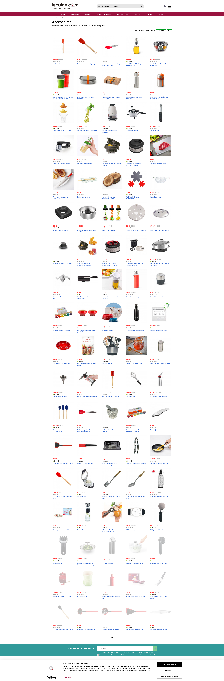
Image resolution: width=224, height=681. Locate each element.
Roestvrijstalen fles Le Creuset (135, 330)
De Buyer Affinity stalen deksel (159, 230)
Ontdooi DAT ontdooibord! (158, 164)
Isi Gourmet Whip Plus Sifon (158, 397)
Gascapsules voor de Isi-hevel (135, 596)
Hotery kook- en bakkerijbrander (87, 397)
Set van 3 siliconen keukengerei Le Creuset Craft (62, 431)
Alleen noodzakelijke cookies (169, 676)
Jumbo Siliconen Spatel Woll (134, 630)
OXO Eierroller (81, 496)
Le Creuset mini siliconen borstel (63, 630)
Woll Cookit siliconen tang (85, 463)
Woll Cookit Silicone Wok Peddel (63, 463)
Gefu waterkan (81, 530)
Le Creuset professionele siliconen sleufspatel (85, 431)
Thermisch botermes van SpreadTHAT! (60, 198)
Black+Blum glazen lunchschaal (159, 297)
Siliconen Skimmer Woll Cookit (111, 630)
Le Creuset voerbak (108, 330)
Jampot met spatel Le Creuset (62, 596)
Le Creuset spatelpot (83, 596)
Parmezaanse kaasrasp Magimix (136, 230)
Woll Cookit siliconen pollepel (86, 630)
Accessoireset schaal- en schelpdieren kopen (109, 464)
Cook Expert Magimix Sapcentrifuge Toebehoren (85, 264)
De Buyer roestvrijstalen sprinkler (160, 363)
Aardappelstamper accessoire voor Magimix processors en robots (86, 231)
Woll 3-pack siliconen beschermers (132, 198)
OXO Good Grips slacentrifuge (135, 563)
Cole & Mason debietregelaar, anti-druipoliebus (135, 64)
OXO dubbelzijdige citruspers (62, 130)
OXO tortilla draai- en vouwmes (159, 463)
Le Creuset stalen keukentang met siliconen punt (111, 64)
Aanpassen (168, 670)
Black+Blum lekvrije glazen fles (135, 297)
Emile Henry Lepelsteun (84, 197)
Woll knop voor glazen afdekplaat (63, 263)
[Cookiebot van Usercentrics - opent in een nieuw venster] (51, 677)
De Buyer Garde (130, 397)
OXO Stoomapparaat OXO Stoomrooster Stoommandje (85, 564)
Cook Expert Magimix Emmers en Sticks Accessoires (136, 264)
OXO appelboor (155, 130)
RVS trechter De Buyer (60, 397)
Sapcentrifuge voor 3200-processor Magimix (134, 164)
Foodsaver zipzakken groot (158, 330)
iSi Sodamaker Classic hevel (159, 496)
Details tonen (67, 677)
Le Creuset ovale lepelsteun (61, 363)
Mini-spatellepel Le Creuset (110, 397)
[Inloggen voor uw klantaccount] (165, 6)
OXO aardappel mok (132, 130)
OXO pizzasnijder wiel (157, 530)
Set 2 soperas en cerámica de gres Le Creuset (86, 331)
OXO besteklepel (107, 363)
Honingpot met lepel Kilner (134, 363)
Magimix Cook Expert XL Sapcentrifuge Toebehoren (110, 264)
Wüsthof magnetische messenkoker (84, 297)
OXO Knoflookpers (107, 563)
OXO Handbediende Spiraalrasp (87, 130)
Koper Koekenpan (155, 197)
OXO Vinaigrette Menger (84, 164)
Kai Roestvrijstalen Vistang (158, 630)
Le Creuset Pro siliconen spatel (62, 64)
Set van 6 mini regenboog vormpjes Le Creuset (133, 431)
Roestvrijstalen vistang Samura (159, 430)
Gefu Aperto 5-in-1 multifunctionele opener (109, 530)
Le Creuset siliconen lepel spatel (87, 64)
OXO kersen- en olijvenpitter (61, 164)
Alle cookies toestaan (169, 664)
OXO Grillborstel (58, 563)
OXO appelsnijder (131, 530)
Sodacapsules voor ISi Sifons (62, 530)
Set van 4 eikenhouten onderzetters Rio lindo (108, 198)
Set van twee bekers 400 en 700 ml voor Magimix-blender (63, 98)
